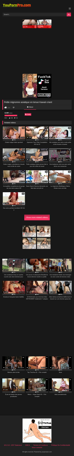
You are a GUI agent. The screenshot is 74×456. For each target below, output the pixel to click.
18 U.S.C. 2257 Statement (13, 445)
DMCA (27, 445)
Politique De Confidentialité (60, 445)
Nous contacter (37, 447)
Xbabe (29, 114)
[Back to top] (68, 450)
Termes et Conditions (40, 445)
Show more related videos (37, 217)
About (31, 107)
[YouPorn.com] (37, 6)
